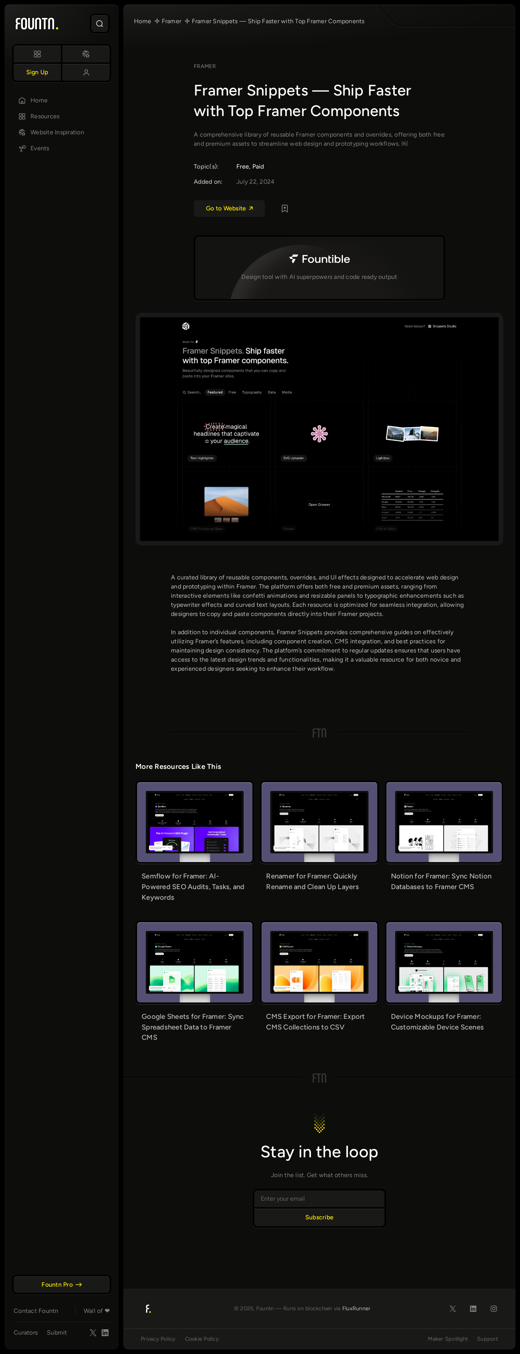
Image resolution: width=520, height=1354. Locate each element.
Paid (258, 166)
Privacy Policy (158, 1338)
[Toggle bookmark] (284, 208)
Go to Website (226, 208)
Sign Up (37, 72)
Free (242, 166)
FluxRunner (356, 1308)
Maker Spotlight (448, 1338)
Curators (26, 1332)
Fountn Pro (57, 1284)
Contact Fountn (36, 1310)
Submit (57, 1332)
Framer (205, 66)
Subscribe (319, 1217)
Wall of (97, 1310)
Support (487, 1338)
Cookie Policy (202, 1338)
